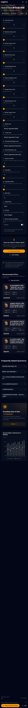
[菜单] (26, 2)
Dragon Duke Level (10, 89)
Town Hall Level (9, 20)
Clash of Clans (4, 5)
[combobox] (13, 128)
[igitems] (4, 2)
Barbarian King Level (10, 32)
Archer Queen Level (10, 43)
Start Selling (15, 255)
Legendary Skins (9, 181)
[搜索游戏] (23, 2)
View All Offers (15, 280)
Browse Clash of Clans (11, 705)
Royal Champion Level (11, 78)
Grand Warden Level (10, 66)
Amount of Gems (9, 158)
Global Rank (8, 201)
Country (7, 210)
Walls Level (8, 124)
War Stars (7, 193)
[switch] (22, 225)
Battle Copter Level (10, 112)
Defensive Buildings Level (12, 141)
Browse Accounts (15, 251)
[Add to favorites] (7, 286)
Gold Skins (7, 170)
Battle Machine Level (10, 101)
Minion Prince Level (10, 55)
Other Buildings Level (10, 150)
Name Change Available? (11, 219)
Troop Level (8, 132)
